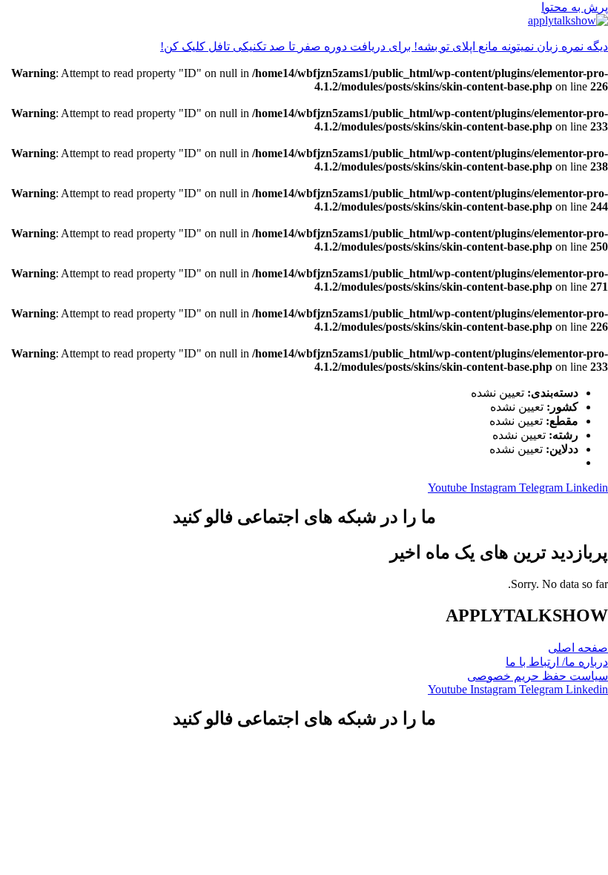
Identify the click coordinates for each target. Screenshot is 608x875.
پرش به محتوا (574, 7)
